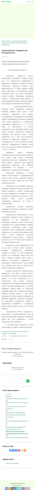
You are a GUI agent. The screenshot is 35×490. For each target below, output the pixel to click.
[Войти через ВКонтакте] (13, 450)
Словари (8, 396)
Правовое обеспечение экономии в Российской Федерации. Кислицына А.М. (14, 43)
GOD (5, 336)
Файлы (8, 41)
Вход (21, 356)
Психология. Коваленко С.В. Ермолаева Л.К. (17, 398)
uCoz (20, 485)
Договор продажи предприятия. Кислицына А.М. (17, 422)
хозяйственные (23, 336)
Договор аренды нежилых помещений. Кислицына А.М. (15, 416)
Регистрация (16, 356)
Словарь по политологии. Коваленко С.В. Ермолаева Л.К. (16, 407)
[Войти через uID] (10, 450)
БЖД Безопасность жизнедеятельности (16, 437)
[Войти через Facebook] (16, 450)
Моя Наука (6, 2)
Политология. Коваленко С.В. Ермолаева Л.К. (17, 402)
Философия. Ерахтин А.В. (12, 429)
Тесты (7, 394)
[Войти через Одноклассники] (25, 450)
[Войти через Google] (22, 450)
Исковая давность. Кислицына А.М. (15, 412)
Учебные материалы (16, 41)
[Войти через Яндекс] (19, 450)
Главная (4, 41)
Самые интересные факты (12, 463)
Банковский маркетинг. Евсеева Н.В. (15, 427)
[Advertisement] (17, 20)
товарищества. (15, 336)
